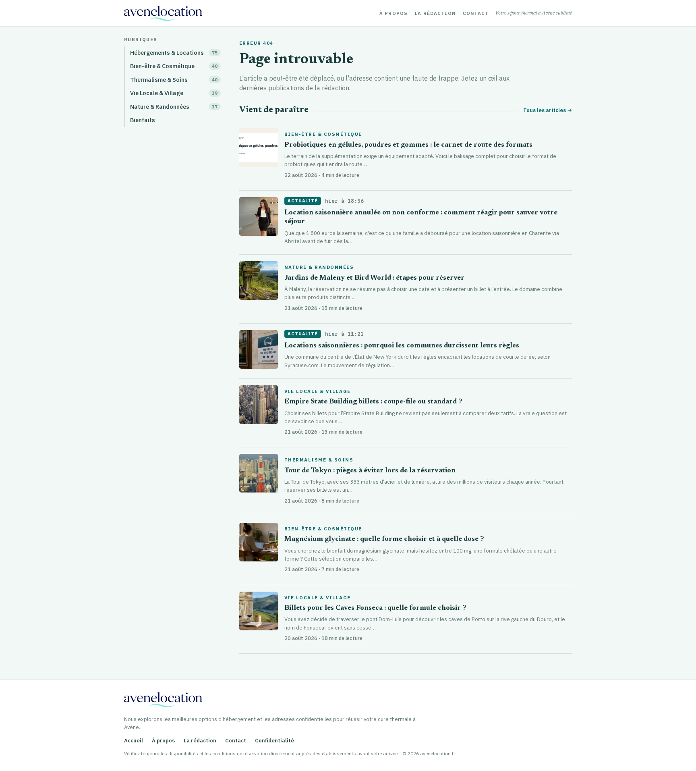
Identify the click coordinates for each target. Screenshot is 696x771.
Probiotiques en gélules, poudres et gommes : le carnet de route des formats (408, 145)
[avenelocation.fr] (163, 13)
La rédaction (435, 13)
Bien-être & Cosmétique (323, 134)
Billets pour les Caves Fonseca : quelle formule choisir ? (375, 608)
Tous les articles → (547, 110)
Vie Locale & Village (317, 391)
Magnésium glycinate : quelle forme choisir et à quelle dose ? (384, 539)
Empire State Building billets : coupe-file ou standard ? (373, 402)
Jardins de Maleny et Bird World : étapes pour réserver (374, 278)
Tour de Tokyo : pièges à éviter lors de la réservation (370, 471)
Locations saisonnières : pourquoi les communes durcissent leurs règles (401, 346)
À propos (393, 13)
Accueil (133, 740)
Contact (476, 13)
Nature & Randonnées (319, 267)
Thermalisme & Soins (318, 459)
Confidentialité (274, 740)
